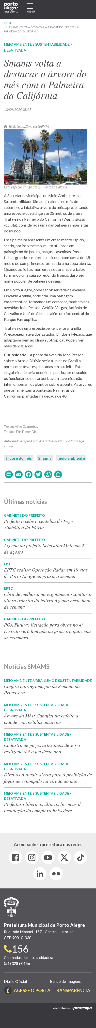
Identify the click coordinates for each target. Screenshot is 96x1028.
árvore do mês (18, 458)
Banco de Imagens (65, 981)
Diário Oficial (15, 981)
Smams (44, 458)
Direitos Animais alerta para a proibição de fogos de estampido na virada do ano (48, 777)
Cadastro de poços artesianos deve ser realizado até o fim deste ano (42, 748)
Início (8, 23)
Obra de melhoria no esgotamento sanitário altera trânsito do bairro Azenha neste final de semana (47, 600)
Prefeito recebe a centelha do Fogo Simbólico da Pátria (38, 524)
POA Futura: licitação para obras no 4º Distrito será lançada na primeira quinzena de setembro (47, 631)
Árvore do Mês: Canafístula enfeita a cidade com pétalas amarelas (41, 718)
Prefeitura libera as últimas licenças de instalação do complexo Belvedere (43, 807)
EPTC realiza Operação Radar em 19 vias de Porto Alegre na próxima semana (46, 572)
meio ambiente (71, 458)
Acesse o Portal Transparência (52, 990)
